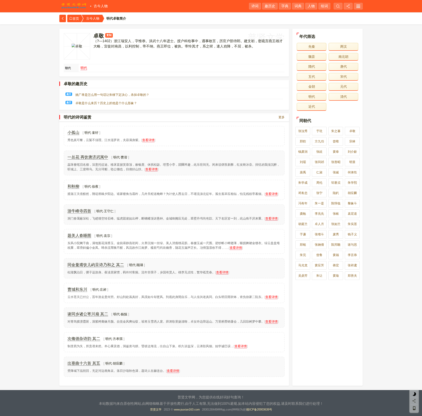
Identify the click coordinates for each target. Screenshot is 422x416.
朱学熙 (352, 182)
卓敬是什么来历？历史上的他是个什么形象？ (106, 103)
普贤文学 (156, 409)
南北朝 (343, 56)
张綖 (336, 172)
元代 (343, 86)
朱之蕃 (335, 131)
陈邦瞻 (335, 244)
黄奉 (336, 151)
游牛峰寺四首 (79, 211)
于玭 (319, 131)
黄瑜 (336, 275)
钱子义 (352, 234)
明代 (83, 68)
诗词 (254, 6)
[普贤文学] (73, 6)
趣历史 (270, 6)
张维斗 (319, 234)
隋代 (311, 66)
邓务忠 (302, 193)
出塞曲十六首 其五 (83, 363)
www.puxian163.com (187, 409)
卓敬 (352, 131)
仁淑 (319, 172)
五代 (311, 76)
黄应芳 (319, 265)
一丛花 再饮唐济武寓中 (87, 157)
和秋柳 (73, 186)
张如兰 (335, 224)
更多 (281, 117)
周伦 (319, 182)
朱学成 (302, 182)
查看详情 (148, 140)
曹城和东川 (77, 289)
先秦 (311, 46)
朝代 (68, 68)
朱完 (303, 255)
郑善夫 (352, 275)
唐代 (343, 66)
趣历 (68, 94)
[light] (414, 394)
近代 (311, 106)
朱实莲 (352, 224)
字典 (284, 6)
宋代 (343, 76)
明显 (352, 162)
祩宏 (336, 265)
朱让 (319, 275)
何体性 (352, 172)
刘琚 (303, 162)
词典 (298, 6)
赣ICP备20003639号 (259, 409)
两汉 (343, 46)
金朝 (311, 86)
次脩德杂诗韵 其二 (83, 338)
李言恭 (352, 255)
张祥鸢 (352, 265)
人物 (311, 6)
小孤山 (73, 132)
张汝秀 (302, 131)
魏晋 (311, 56)
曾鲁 (319, 255)
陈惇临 (335, 203)
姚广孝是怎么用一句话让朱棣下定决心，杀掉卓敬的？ (112, 94)
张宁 (319, 193)
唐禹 (303, 172)
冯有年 (302, 203)
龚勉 (303, 213)
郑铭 (303, 244)
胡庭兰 (302, 224)
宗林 (352, 141)
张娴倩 (319, 244)
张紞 (319, 151)
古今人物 (101, 6)
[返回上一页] (62, 18)
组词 (324, 6)
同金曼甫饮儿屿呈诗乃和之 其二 (95, 265)
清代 (343, 96)
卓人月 (319, 224)
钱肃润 (302, 151)
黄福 (336, 255)
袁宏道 (352, 213)
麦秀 (336, 234)
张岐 (336, 213)
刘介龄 (352, 151)
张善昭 (335, 162)
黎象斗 (352, 203)
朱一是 (319, 203)
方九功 (319, 141)
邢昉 (303, 141)
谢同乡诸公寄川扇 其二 (87, 314)
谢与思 (352, 244)
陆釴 (336, 193)
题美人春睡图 (79, 235)
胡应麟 (352, 193)
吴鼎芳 (302, 275)
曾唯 (336, 141)
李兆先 (319, 213)
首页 (76, 18)
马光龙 (302, 265)
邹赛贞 (335, 182)
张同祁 (319, 162)
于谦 (303, 234)
